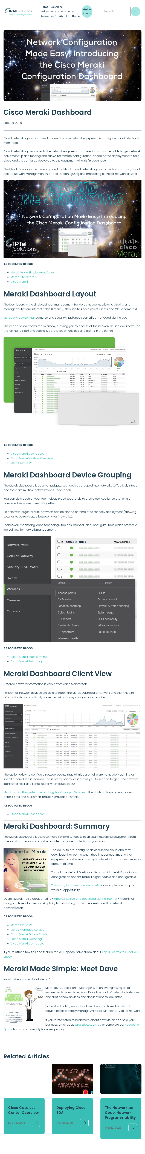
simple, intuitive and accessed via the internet (85, 899)
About (63, 16)
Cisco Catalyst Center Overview (23, 1110)
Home (44, 7)
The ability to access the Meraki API (75, 885)
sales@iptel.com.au (87, 1025)
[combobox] (115, 11)
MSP (60, 11)
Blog (71, 11)
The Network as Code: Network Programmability (120, 1112)
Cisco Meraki (19, 282)
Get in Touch (87, 11)
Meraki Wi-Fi (11, 318)
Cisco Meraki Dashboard (27, 454)
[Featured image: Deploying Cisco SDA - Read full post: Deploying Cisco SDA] (72, 1079)
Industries (47, 11)
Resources (47, 16)
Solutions (57, 7)
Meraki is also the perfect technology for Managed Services (44, 792)
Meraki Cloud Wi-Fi (23, 463)
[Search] (135, 11)
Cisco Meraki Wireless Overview (32, 458)
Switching (27, 318)
